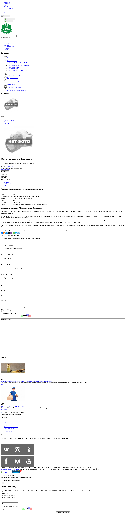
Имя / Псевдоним (6, 291)
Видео (6, 49)
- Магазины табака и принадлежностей (19, 70)
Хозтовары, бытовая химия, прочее (17, 90)
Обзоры (6, 48)
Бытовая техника (12, 58)
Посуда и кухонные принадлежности (18, 75)
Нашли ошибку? (5, 169)
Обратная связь (8, 431)
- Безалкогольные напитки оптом (18, 62)
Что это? (10, 166)
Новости (6, 45)
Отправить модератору (63, 512)
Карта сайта (7, 430)
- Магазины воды (13, 67)
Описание (7, 182)
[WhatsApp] (14, 233)
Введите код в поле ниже (9, 313)
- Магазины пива (13, 68)
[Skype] (16, 233)
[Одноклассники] (4, 233)
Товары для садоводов (13, 81)
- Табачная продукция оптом (16, 71)
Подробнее (4, 384)
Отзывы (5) (7, 183)
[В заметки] (3, 116)
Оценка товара (5, 309)
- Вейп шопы (12, 64)
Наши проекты (8, 424)
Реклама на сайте (9, 420)
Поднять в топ (5, 171)
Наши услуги (8, 422)
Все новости (4, 411)
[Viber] (11, 233)
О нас (5, 425)
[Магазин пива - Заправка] (19, 155)
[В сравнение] (1, 116)
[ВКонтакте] (2, 233)
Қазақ (10, 21)
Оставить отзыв (14, 165)
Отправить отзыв (5, 319)
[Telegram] (18, 233)
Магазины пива (8, 122)
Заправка (3, 112)
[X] (9, 233)
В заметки (23, 165)
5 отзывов (6, 165)
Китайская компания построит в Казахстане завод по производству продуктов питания (26, 381)
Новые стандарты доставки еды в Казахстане (14, 406)
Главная (6, 43)
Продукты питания (12, 78)
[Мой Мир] (6, 233)
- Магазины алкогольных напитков (18, 65)
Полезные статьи (9, 46)
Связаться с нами (9, 428)
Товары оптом (11, 84)
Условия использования (11, 427)
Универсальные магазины (14, 87)
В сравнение (30, 165)
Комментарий (5, 308)
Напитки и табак (12, 61)
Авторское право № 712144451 (10, 469)
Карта (6, 185)
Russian (12, 19)
